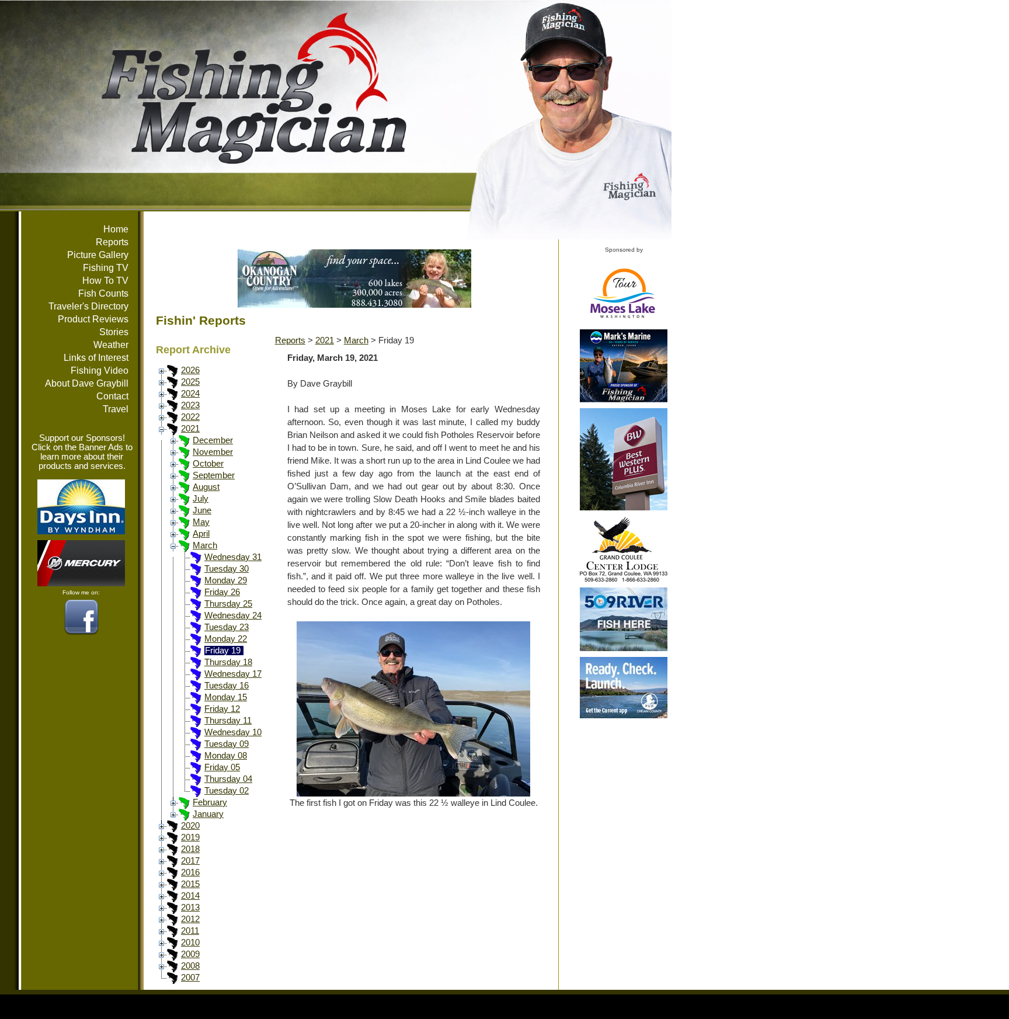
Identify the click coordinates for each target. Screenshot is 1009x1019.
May (201, 522)
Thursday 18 (228, 662)
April (201, 533)
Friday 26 (222, 592)
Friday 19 (223, 650)
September (214, 475)
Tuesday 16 (226, 685)
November (213, 452)
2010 (190, 942)
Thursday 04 (228, 779)
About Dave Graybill (86, 383)
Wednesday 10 (233, 732)
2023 (190, 405)
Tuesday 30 (226, 568)
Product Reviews (93, 319)
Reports (112, 242)
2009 (190, 954)
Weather (110, 345)
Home (115, 229)
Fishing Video (99, 370)
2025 (190, 382)
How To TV (105, 281)
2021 (190, 428)
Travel (115, 409)
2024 (190, 393)
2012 (190, 919)
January (208, 814)
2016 (190, 872)
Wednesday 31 (233, 557)
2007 (190, 977)
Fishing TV (105, 268)
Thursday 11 (228, 720)
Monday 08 (225, 755)
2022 (190, 417)
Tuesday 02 (226, 790)
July (200, 498)
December (213, 440)
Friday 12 (222, 709)
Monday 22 (225, 639)
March (205, 545)
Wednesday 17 (233, 674)
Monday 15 (225, 697)
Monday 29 (225, 580)
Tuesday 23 (226, 627)
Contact (112, 396)
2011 (190, 930)
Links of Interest (96, 358)
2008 (190, 966)
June (202, 510)
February (210, 802)
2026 (190, 370)
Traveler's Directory (88, 306)
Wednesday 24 (233, 615)
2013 (190, 907)
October (208, 463)
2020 (190, 825)
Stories (113, 332)
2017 (190, 860)
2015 (190, 884)
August (206, 487)
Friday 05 (222, 767)
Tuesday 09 (226, 744)
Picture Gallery (97, 255)
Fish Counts (103, 293)
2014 (190, 895)
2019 (190, 837)
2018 (190, 849)
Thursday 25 (228, 603)
